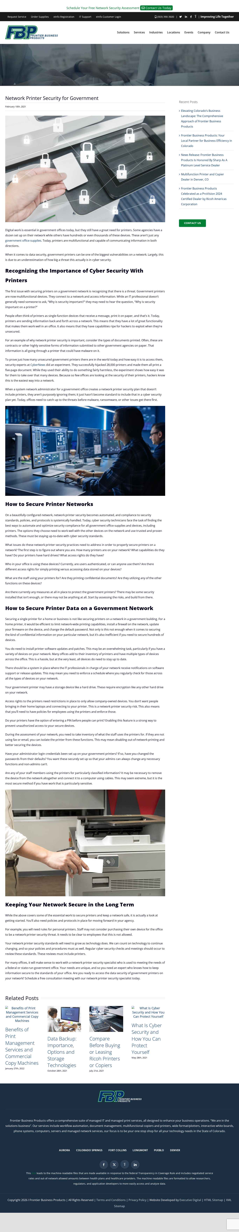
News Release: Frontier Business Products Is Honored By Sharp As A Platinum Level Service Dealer (204, 160)
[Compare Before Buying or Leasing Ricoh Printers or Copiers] (106, 1008)
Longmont (140, 1150)
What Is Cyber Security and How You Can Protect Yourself (147, 1038)
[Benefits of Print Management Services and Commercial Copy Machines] (22, 1008)
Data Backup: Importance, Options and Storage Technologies (62, 1051)
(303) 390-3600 (165, 16)
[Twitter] (114, 1164)
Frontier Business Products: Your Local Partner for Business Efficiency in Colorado (206, 140)
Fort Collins (117, 1150)
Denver (175, 1150)
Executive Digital (190, 1200)
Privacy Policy (137, 1200)
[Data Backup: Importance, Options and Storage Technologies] (64, 1008)
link (34, 1173)
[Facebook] (104, 1164)
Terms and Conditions (111, 1200)
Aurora (64, 1150)
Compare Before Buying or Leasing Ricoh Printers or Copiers (104, 1051)
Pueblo (159, 1150)
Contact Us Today (158, 8)
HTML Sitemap (213, 1200)
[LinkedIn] (135, 1164)
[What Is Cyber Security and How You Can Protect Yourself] (148, 1008)
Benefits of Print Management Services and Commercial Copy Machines (21, 1046)
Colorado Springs (89, 1150)
